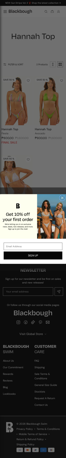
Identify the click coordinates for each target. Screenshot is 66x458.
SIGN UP (33, 255)
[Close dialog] (62, 197)
